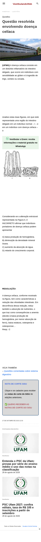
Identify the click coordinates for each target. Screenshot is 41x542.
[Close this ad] (39, 529)
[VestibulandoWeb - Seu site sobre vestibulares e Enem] (23, 3)
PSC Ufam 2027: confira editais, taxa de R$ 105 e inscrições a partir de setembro (18, 509)
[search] (37, 3)
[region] (19, 98)
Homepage (6, 11)
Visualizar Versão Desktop (29, 526)
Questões (16, 11)
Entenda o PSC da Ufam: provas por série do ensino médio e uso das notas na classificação (19, 465)
